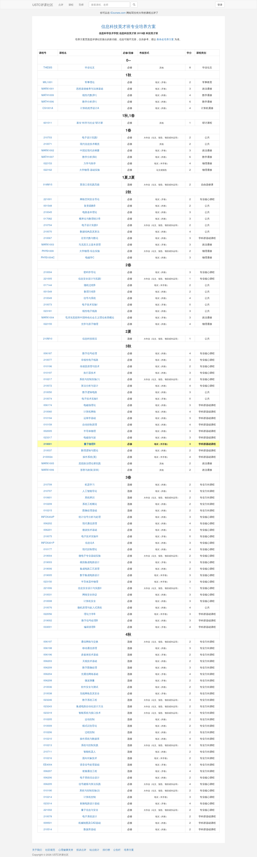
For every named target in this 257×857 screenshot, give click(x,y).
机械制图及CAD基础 (89, 822)
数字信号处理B (89, 620)
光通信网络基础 (89, 674)
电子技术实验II (90, 398)
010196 (48, 366)
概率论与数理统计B (89, 218)
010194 (48, 418)
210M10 (47, 338)
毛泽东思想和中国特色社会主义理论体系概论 (89, 317)
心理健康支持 (65, 849)
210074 (48, 398)
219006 (48, 568)
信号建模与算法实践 (90, 784)
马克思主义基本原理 (90, 244)
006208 (48, 680)
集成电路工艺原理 (89, 568)
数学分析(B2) (89, 156)
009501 (48, 822)
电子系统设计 (89, 816)
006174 (48, 405)
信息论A (89, 542)
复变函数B (89, 205)
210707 (48, 491)
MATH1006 (47, 101)
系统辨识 (90, 497)
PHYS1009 (48, 251)
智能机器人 (90, 751)
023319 (48, 712)
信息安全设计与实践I (89, 278)
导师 (81, 4)
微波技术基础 (89, 529)
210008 (48, 601)
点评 (60, 4)
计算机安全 (90, 601)
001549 (48, 291)
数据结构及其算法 (89, 231)
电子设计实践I (89, 137)
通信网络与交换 (89, 641)
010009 (48, 725)
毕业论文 (90, 67)
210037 (48, 450)
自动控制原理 (89, 424)
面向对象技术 (89, 758)
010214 (48, 797)
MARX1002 (47, 150)
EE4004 (47, 764)
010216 (48, 758)
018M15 (47, 184)
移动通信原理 (89, 648)
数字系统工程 (89, 699)
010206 (48, 732)
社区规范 (50, 849)
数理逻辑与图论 (89, 450)
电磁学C (89, 257)
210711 (48, 751)
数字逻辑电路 (89, 392)
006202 (48, 523)
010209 (48, 504)
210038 (48, 693)
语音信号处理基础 (89, 764)
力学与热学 (90, 163)
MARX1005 (47, 463)
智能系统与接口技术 (90, 712)
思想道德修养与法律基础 (89, 88)
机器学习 (90, 484)
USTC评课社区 (42, 4)
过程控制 (90, 732)
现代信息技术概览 (89, 144)
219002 (48, 620)
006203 (48, 661)
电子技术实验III (89, 536)
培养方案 (129, 849)
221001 (48, 199)
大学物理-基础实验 (89, 169)
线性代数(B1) (89, 95)
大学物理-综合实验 (89, 251)
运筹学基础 (90, 418)
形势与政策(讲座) (89, 469)
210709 (48, 484)
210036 (48, 687)
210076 (48, 607)
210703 (48, 137)
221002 (48, 810)
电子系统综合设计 (89, 777)
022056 (48, 614)
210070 (48, 231)
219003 (48, 562)
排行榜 (106, 849)
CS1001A (47, 108)
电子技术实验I (89, 304)
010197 (48, 372)
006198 (48, 648)
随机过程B (89, 285)
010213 (48, 745)
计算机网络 (90, 411)
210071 (48, 144)
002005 (48, 431)
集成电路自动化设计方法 (89, 706)
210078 (48, 816)
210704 (48, 225)
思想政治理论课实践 (90, 463)
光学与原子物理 (89, 324)
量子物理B (89, 444)
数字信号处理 (89, 353)
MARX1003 (47, 244)
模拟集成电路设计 (89, 562)
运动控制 (90, 719)
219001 (48, 444)
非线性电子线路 (89, 359)
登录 (219, 4)
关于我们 (37, 849)
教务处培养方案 (165, 39)
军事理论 (90, 82)
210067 (48, 238)
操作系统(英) (90, 457)
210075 (48, 536)
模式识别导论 (89, 725)
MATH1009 (47, 95)
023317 (48, 437)
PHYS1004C (48, 257)
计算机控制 (90, 797)
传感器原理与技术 (89, 366)
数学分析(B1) (89, 101)
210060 (48, 411)
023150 (48, 581)
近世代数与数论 (89, 238)
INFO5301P (47, 542)
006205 (48, 784)
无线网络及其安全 (89, 693)
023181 (48, 311)
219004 (48, 555)
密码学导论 (90, 272)
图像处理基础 (89, 510)
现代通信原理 (89, 523)
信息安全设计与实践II (89, 588)
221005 (48, 278)
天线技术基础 (89, 661)
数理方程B (89, 291)
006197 (48, 641)
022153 (48, 163)
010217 (48, 379)
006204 (48, 674)
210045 (48, 212)
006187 (48, 353)
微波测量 (90, 680)
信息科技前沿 (89, 338)
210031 (48, 594)
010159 (48, 424)
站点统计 (94, 849)
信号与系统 (90, 298)
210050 (48, 392)
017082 (48, 218)
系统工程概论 (89, 504)
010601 (48, 497)
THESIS (47, 67)
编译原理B (89, 627)
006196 (48, 654)
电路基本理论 (89, 212)
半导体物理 (90, 431)
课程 (71, 4)
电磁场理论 (90, 405)
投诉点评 (81, 849)
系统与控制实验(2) (90, 790)
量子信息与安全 (89, 810)
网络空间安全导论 (89, 199)
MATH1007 (47, 156)
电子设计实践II (90, 225)
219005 (48, 575)
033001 (48, 627)
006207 (48, 771)
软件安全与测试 (89, 687)
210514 (48, 829)
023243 (48, 706)
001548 (48, 205)
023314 (48, 803)
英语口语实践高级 (89, 184)
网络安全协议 (89, 594)
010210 (48, 738)
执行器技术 (90, 372)
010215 (48, 510)
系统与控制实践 (89, 745)
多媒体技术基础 (89, 654)
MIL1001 (48, 82)
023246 (48, 699)
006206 (48, 777)
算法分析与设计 (89, 385)
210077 (48, 359)
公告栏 (117, 849)
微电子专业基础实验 (90, 555)
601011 (48, 122)
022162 (48, 169)
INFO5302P (47, 517)
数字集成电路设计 (89, 575)
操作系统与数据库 (89, 738)
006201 (48, 529)
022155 (48, 324)
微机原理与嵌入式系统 (89, 607)
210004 (48, 272)
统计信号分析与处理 (90, 517)
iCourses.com (118, 12)
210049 (48, 298)
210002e (48, 457)
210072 (48, 385)
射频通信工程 (89, 771)
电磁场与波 (90, 437)
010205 (48, 719)
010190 (48, 790)
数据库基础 (90, 829)
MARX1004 (47, 317)
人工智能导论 (89, 491)
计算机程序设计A (89, 108)
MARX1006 (47, 469)
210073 (48, 304)
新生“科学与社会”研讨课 (90, 122)
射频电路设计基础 (89, 803)
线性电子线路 (89, 311)
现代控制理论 (89, 549)
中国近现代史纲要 (89, 150)
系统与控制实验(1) (90, 379)
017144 (48, 285)
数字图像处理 (89, 667)
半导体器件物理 (89, 581)
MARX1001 (47, 88)
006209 (48, 667)
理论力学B (89, 614)
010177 (48, 549)
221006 (48, 588)
